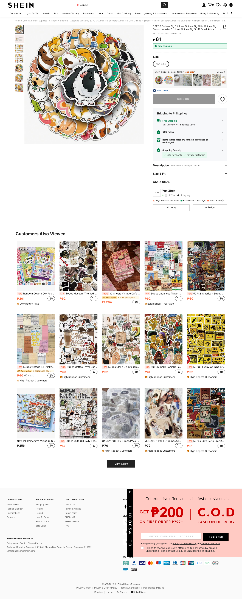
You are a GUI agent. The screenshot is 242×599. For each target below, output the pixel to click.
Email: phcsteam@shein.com (21, 551)
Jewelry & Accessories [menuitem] (155, 13)
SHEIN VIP (70, 517)
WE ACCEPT (129, 557)
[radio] (161, 64)
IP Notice (98, 592)
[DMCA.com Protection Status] (134, 569)
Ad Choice (122, 592)
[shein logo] (21, 5)
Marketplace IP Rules (153, 588)
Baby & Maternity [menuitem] (209, 13)
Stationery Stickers (58, 20)
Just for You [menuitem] (33, 13)
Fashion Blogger (15, 509)
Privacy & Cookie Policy (105, 588)
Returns (39, 509)
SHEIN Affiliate (72, 521)
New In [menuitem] (46, 13)
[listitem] (159, 80)
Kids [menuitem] (101, 13)
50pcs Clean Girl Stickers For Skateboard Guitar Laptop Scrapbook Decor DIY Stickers (121, 366)
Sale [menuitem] (56, 13)
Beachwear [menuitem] (89, 13)
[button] (225, 5)
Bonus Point (71, 513)
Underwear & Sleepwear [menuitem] (184, 13)
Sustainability (13, 513)
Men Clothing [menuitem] (124, 13)
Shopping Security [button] (172, 150)
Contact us (70, 504)
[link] (211, 5)
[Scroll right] (231, 13)
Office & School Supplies (35, 20)
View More (121, 463)
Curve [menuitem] (110, 13)
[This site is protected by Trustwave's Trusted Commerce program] (125, 569)
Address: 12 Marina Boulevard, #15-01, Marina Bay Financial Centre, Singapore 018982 (49, 547)
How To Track (42, 521)
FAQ (67, 526)
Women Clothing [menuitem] (71, 13)
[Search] (164, 5)
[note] (28, 303)
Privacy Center (83, 588)
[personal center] (204, 5)
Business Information (20, 538)
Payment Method (73, 509)
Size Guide (41, 526)
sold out (184, 99)
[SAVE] (222, 99)
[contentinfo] (181, 563)
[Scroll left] (227, 13)
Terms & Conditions (130, 588)
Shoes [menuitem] (137, 13)
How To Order (42, 517)
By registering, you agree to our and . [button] (181, 543)
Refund (39, 513)
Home (18, 20)
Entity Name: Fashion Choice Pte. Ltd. (25, 543)
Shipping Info (42, 504)
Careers (11, 517)
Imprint (109, 592)
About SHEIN (13, 504)
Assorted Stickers (79, 20)
